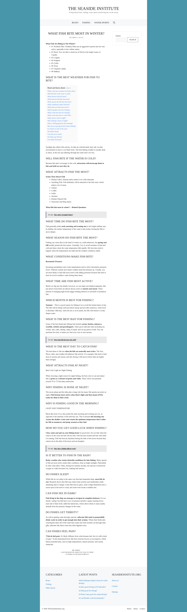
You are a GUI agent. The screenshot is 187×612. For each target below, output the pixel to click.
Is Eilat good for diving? (88, 591)
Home (129, 609)
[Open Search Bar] (114, 23)
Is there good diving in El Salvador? (92, 587)
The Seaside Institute (93, 8)
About (135, 609)
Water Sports (101, 22)
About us (115, 580)
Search (118, 36)
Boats (75, 22)
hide (68, 88)
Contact (115, 586)
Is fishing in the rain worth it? (77, 554)
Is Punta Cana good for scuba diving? (93, 594)
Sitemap (115, 592)
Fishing (86, 22)
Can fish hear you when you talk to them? (77, 552)
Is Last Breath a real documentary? (91, 598)
